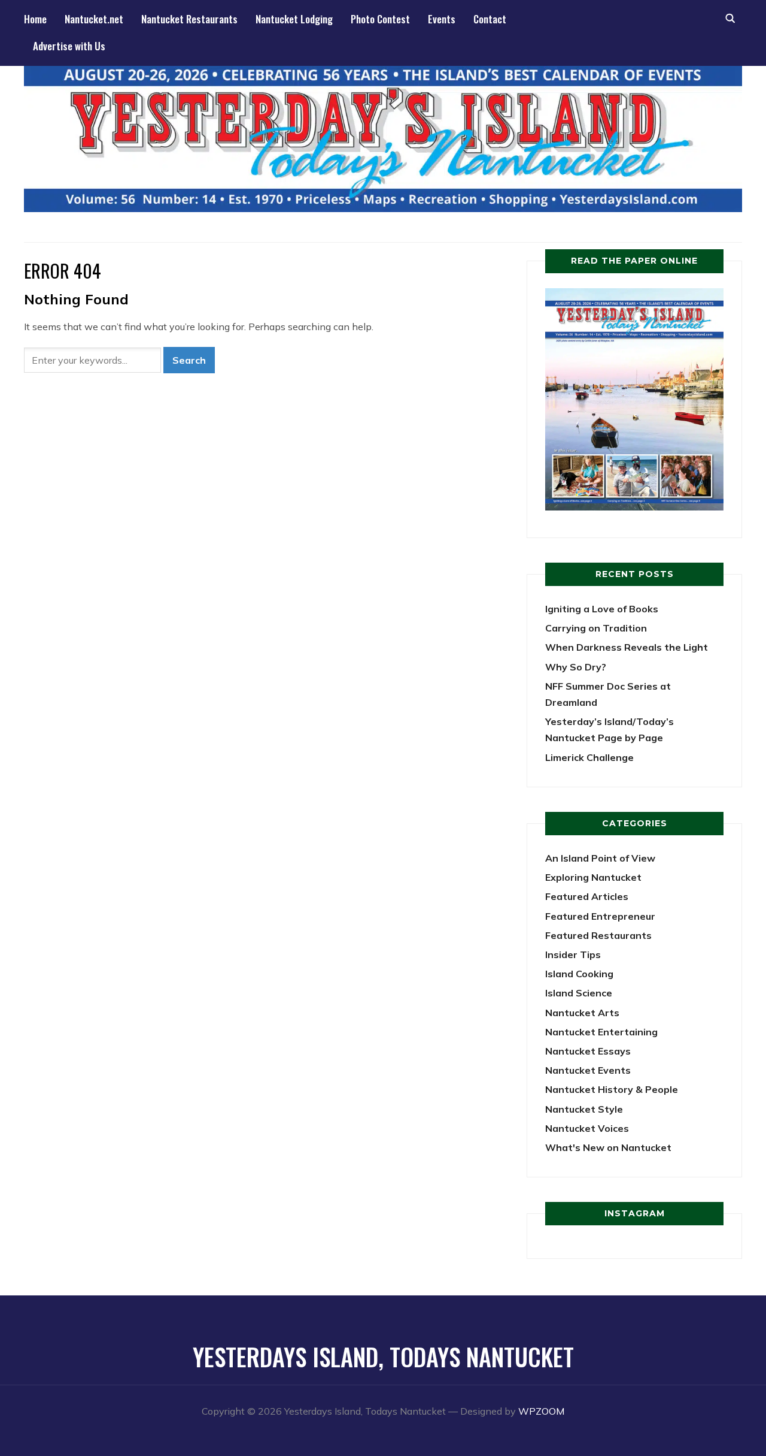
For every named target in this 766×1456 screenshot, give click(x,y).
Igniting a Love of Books (601, 609)
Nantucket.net (94, 18)
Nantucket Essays (588, 1051)
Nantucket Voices (587, 1128)
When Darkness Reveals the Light (626, 647)
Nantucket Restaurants (189, 18)
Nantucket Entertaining (601, 1032)
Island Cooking (579, 974)
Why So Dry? (575, 667)
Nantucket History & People (611, 1089)
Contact (489, 18)
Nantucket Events (588, 1070)
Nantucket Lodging (294, 18)
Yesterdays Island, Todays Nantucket (383, 1357)
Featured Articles (586, 896)
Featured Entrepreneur (600, 916)
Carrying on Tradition (596, 628)
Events (441, 18)
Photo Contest (380, 18)
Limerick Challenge (589, 757)
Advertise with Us (69, 45)
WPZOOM (541, 1411)
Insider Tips (573, 954)
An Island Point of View (600, 858)
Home (35, 18)
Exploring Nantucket (593, 877)
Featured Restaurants (598, 935)
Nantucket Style (584, 1109)
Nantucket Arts (582, 1013)
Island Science (578, 993)
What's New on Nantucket (608, 1147)
